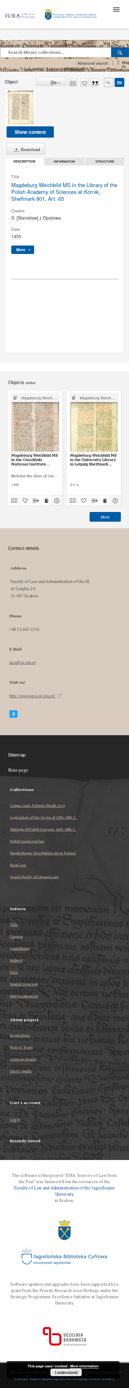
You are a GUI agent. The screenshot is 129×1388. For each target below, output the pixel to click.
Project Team (21, 1047)
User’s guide (21, 1071)
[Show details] (56, 500)
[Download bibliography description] (35, 500)
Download (29, 149)
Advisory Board (23, 1059)
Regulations (20, 1035)
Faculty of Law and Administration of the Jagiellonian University (64, 1191)
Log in (15, 1120)
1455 (16, 236)
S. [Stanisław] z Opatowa (36, 218)
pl (108, 82)
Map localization (24, 996)
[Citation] (95, 83)
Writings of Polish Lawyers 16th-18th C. (43, 829)
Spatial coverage (24, 984)
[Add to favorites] (84, 83)
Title (14, 924)
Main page (18, 770)
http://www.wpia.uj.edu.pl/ (32, 696)
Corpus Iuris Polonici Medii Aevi (37, 805)
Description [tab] (24, 162)
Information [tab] (64, 161)
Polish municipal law (27, 841)
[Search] (120, 52)
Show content (30, 132)
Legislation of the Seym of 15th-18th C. (43, 817)
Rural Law (18, 865)
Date (14, 972)
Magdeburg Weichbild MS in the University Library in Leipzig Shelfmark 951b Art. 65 (93, 460)
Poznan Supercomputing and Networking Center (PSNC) (64, 1378)
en (119, 82)
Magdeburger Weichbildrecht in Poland (42, 853)
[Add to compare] (73, 83)
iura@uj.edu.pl (22, 662)
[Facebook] (13, 714)
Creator (16, 936)
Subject (16, 960)
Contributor (19, 948)
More (105, 516)
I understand (66, 1372)
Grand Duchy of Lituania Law (34, 876)
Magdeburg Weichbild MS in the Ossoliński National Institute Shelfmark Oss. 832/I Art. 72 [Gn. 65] (34, 460)
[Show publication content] (46, 500)
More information (84, 1366)
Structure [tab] (104, 161)
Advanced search (92, 63)
